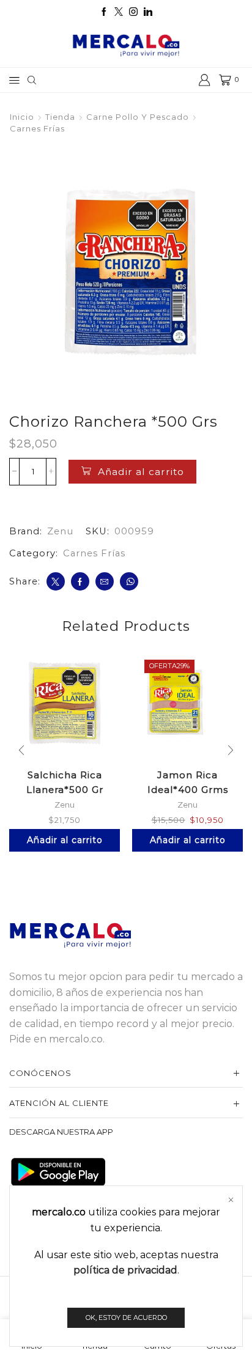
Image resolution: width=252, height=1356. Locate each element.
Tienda (60, 117)
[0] (220, 80)
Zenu (60, 531)
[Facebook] (104, 12)
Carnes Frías (37, 128)
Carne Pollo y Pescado (137, 117)
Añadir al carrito (141, 471)
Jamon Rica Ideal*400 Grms (187, 782)
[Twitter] (118, 12)
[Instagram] (133, 12)
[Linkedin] (148, 12)
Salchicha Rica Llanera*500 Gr (64, 782)
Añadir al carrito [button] (65, 840)
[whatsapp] (129, 581)
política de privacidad (125, 1270)
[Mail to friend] (104, 581)
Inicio (22, 117)
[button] (21, 750)
